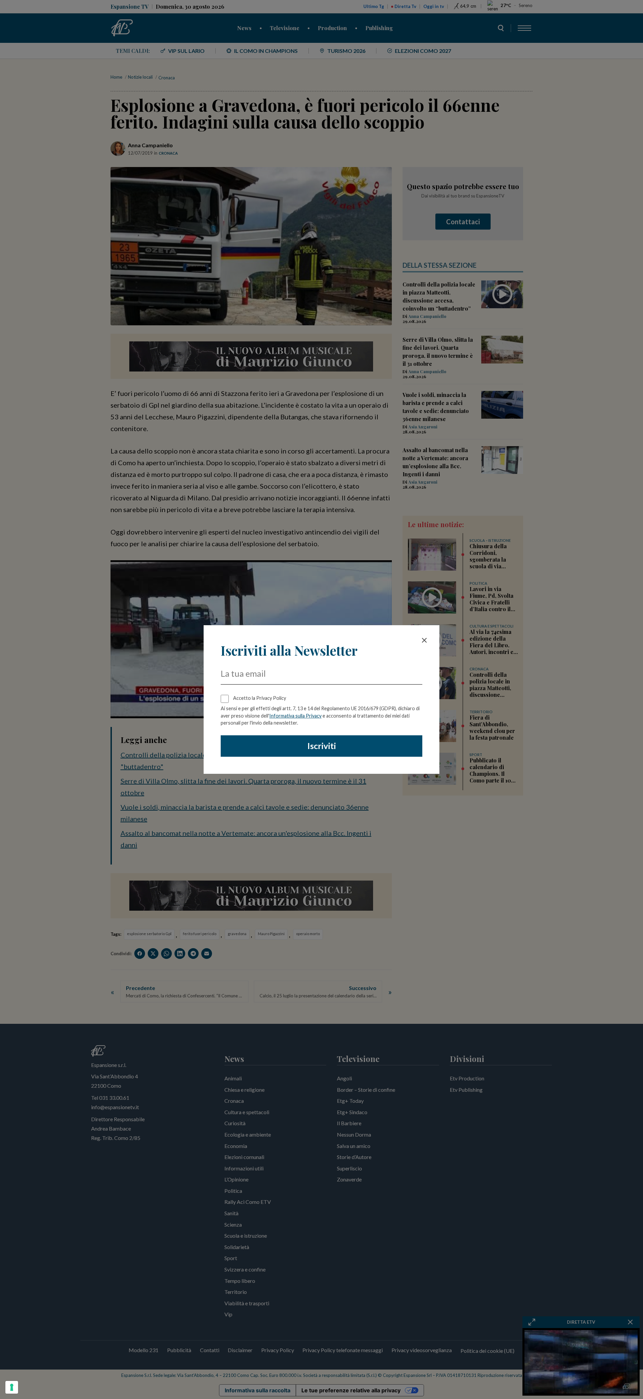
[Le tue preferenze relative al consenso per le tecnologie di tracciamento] (11, 1387)
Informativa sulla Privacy (295, 716)
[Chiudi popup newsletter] (424, 640)
